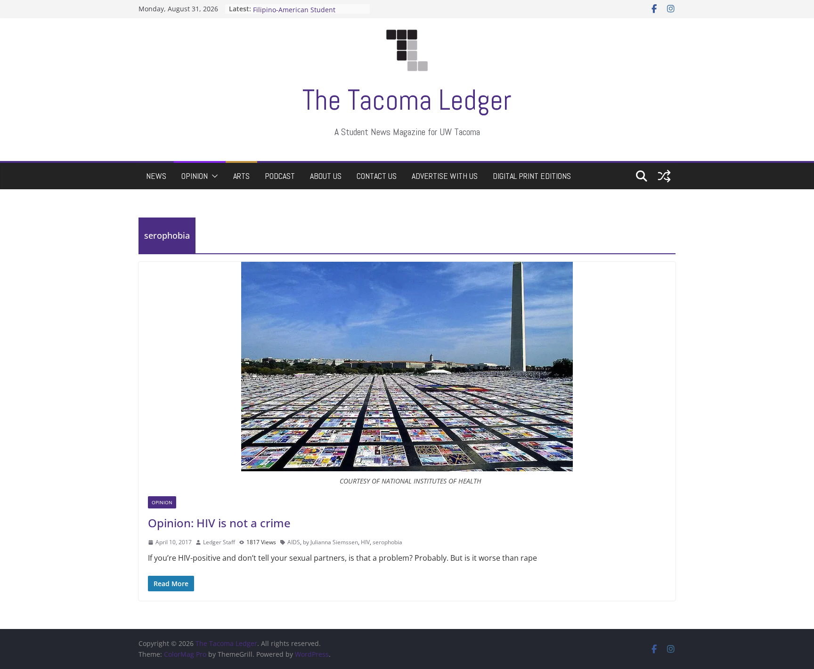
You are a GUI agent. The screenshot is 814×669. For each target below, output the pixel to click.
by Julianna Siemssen (330, 542)
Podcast (280, 175)
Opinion (194, 175)
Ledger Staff (219, 542)
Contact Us (377, 175)
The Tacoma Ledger (407, 100)
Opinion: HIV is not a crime (219, 523)
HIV (365, 542)
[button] (213, 176)
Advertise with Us (445, 175)
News (156, 175)
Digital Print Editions (532, 175)
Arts (241, 175)
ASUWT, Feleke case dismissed (301, 7)
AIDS (293, 542)
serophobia (387, 542)
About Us (326, 175)
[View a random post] (664, 176)
